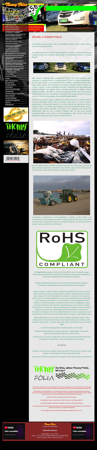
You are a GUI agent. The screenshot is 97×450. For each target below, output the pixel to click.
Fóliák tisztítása (10, 76)
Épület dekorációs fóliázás (14, 66)
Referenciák (9, 104)
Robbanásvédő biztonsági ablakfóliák (13, 58)
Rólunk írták (9, 82)
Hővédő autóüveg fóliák (13, 20)
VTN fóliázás (9, 74)
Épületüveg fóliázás (12, 51)
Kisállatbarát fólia (11, 27)
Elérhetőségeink (11, 98)
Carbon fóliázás (10, 72)
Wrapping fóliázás (11, 43)
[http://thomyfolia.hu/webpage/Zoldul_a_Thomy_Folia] (48, 17)
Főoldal (8, 102)
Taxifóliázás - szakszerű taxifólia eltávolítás (13, 46)
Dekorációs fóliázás (12, 49)
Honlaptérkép (10, 96)
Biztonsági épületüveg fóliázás (15, 53)
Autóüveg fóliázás (11, 22)
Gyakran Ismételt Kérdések (14, 93)
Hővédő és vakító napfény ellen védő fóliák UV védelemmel (15, 64)
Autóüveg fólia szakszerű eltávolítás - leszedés (14, 32)
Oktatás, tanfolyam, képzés (14, 18)
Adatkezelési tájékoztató (50, 430)
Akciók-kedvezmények (12, 100)
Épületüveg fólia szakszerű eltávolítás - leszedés (14, 69)
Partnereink (9, 91)
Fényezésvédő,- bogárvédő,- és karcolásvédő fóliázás (15, 35)
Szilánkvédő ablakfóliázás (14, 61)
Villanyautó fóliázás (12, 29)
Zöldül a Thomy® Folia (15, 16)
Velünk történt (10, 85)
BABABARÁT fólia (10, 25)
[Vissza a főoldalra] (16, 4)
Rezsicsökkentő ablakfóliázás (12, 12)
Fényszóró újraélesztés (13, 41)
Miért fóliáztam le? (11, 80)
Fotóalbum (9, 87)
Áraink (7, 78)
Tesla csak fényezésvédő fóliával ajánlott (13, 39)
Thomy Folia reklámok (12, 89)
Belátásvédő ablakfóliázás (14, 55)
